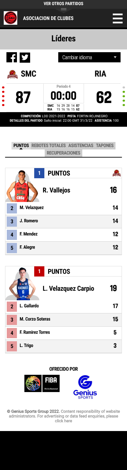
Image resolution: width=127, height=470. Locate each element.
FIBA (42, 387)
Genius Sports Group (85, 387)
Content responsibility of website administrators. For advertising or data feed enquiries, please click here (64, 416)
